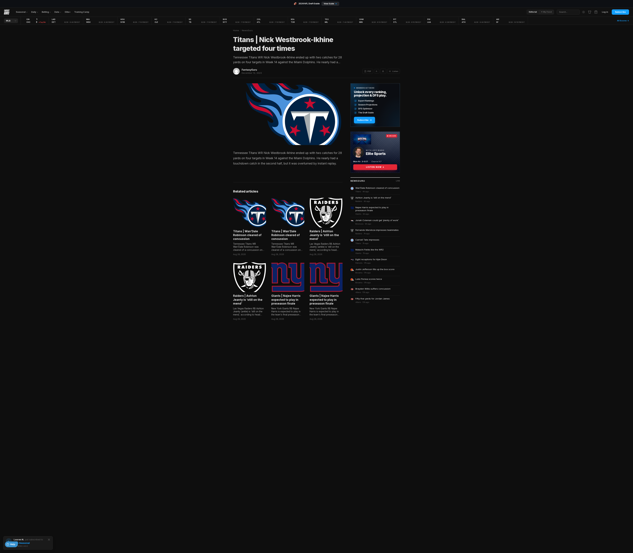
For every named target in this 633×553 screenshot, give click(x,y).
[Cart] (596, 12)
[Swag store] (589, 12)
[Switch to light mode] (583, 12)
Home (236, 30)
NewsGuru (247, 30)
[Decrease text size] (376, 71)
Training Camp (81, 12)
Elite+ (68, 12)
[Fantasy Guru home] (7, 12)
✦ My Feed (546, 12)
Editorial (533, 12)
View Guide (330, 3)
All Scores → (623, 20)
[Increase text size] (383, 71)
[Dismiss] (49, 540)
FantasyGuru (249, 69)
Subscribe (620, 12)
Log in (605, 12)
